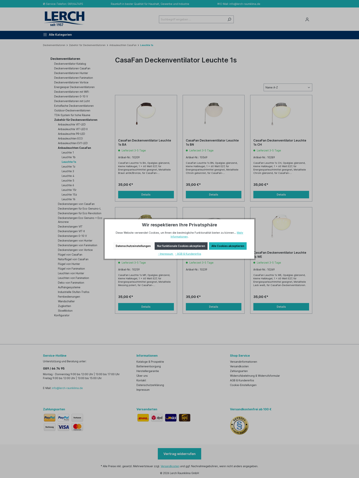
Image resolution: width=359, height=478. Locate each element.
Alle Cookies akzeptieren (227, 246)
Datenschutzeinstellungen (133, 246)
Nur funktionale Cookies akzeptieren (181, 246)
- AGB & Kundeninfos (188, 253)
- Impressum (166, 253)
